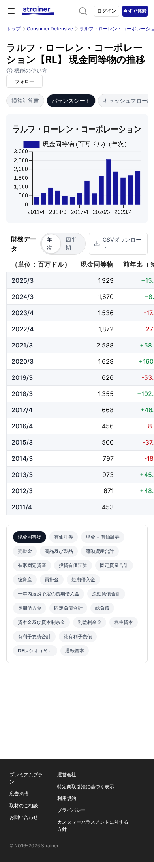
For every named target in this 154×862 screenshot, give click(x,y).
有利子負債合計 (34, 636)
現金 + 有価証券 (103, 537)
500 (108, 442)
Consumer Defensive (50, 29)
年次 (49, 243)
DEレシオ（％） (35, 651)
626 (108, 377)
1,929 (106, 280)
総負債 (102, 608)
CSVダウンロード (122, 243)
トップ (13, 29)
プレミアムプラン (26, 778)
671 (108, 491)
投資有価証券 (73, 565)
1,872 (106, 329)
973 (108, 475)
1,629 (106, 361)
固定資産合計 (114, 565)
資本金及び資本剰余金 (41, 622)
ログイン (106, 11)
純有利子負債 (78, 636)
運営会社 (66, 774)
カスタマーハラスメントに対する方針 (92, 825)
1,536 (106, 313)
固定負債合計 (68, 608)
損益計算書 (25, 100)
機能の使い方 (30, 70)
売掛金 (25, 551)
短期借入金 (83, 579)
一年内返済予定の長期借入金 (48, 594)
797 (108, 458)
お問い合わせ (23, 817)
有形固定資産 (32, 565)
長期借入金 (29, 608)
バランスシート (71, 100)
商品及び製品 (59, 551)
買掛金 (52, 579)
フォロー (24, 81)
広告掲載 (18, 793)
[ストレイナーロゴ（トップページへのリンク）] (38, 11)
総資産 (25, 579)
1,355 (106, 394)
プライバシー (71, 810)
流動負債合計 (106, 594)
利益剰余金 (89, 622)
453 (108, 507)
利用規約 (66, 798)
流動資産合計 (100, 551)
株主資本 (123, 622)
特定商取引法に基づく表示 (85, 786)
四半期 (71, 243)
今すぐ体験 (135, 11)
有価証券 (63, 537)
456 (108, 426)
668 (108, 410)
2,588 (105, 345)
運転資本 (74, 651)
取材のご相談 (23, 805)
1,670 (106, 296)
